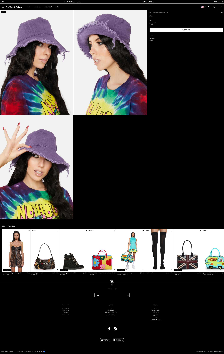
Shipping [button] (152, 40)
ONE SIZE (152, 23)
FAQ (111, 308)
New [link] (29, 6)
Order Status (65, 308)
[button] (72, 2)
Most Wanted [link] (48, 6)
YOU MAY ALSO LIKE (8, 226)
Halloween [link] (37, 6)
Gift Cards (156, 315)
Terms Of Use (12, 351)
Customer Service (111, 315)
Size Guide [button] (152, 38)
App (156, 317)
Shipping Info (110, 310)
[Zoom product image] (36, 62)
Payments (111, 314)
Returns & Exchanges (111, 312)
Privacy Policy (4, 351)
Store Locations (156, 310)
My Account (66, 310)
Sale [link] (57, 6)
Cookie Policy (20, 351)
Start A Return (66, 314)
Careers (156, 314)
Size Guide (156, 312)
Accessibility (28, 351)
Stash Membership (156, 319)
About (156, 308)
